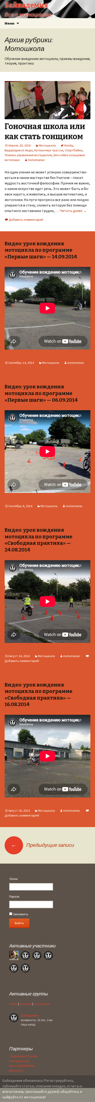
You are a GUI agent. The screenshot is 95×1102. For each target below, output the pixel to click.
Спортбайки (73, 150)
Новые (13, 1004)
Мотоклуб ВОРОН (21, 1066)
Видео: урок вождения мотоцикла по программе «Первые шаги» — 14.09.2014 (41, 250)
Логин (13, 879)
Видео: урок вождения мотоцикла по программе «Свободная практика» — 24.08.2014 (38, 540)
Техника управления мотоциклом (28, 155)
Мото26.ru (16, 1070)
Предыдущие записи (42, 845)
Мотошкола (47, 145)
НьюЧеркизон (19, 1061)
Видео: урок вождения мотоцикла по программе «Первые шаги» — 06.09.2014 (41, 393)
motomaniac (36, 160)
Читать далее (73, 210)
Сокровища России (23, 1056)
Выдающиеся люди (19, 150)
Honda (68, 145)
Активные (26, 1004)
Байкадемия (30, 1015)
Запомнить (20, 914)
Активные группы (28, 994)
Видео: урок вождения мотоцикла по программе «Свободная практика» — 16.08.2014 (38, 695)
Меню (10, 23)
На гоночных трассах (48, 150)
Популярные (42, 1004)
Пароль (14, 896)
